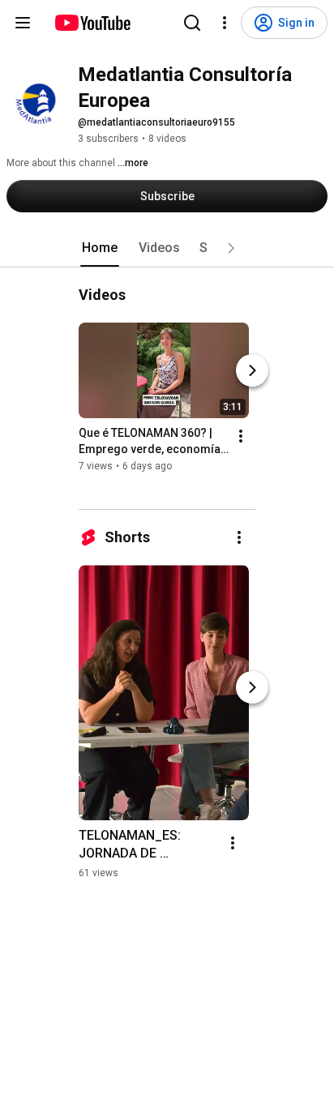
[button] (231, 248)
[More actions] (241, 436)
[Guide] (22, 22)
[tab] (99, 248)
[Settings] (224, 22)
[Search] (192, 22)
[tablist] (167, 248)
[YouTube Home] (92, 22)
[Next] (252, 370)
